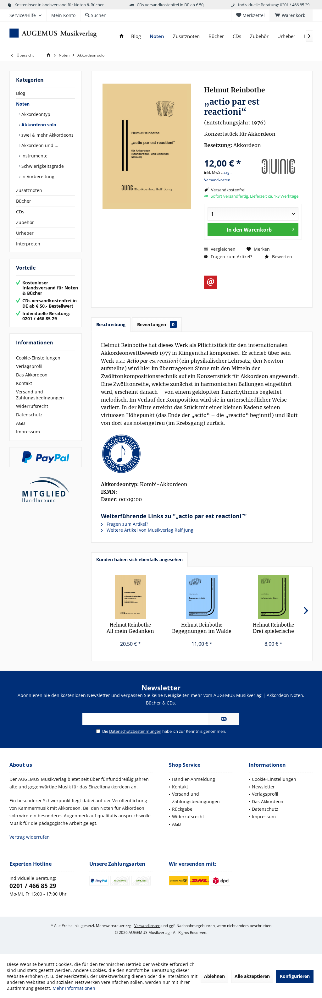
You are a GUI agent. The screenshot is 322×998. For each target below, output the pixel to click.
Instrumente (33, 156)
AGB (20, 423)
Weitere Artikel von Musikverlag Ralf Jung (149, 530)
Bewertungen (156, 324)
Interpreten (28, 244)
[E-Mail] (210, 282)
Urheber (25, 233)
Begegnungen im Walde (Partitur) (201, 628)
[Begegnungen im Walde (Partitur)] (202, 597)
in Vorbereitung (37, 176)
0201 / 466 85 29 (32, 886)
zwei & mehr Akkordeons (47, 135)
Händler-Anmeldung (193, 779)
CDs (20, 212)
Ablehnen (214, 976)
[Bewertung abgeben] (228, 154)
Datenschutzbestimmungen (135, 731)
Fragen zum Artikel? (230, 257)
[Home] (121, 36)
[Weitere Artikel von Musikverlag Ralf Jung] (278, 166)
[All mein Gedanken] (130, 597)
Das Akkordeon (31, 375)
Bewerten (281, 257)
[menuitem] (291, 15)
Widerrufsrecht (32, 406)
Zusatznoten (29, 190)
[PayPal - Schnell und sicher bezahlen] (46, 457)
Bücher (23, 201)
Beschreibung (110, 324)
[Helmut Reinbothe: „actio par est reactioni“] (202, 453)
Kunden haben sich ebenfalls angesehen (139, 559)
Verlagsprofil (29, 366)
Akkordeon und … (39, 145)
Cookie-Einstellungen (38, 358)
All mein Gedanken (130, 628)
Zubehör (25, 222)
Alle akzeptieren (252, 976)
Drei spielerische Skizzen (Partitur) (273, 628)
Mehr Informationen (74, 988)
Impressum (28, 432)
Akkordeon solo (38, 125)
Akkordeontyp (35, 114)
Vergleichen (222, 249)
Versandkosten (147, 925)
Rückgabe (182, 809)
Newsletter (263, 787)
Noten (23, 104)
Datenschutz (29, 415)
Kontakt (24, 383)
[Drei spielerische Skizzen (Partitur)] (273, 597)
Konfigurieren (295, 976)
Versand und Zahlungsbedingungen (40, 395)
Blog (20, 93)
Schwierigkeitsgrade (42, 166)
